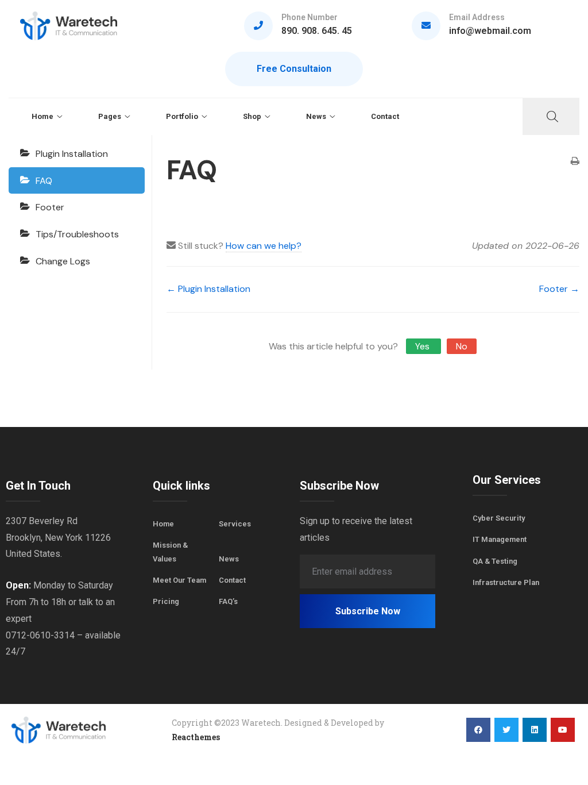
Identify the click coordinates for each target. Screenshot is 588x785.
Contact (385, 116)
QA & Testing (495, 561)
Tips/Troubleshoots (77, 234)
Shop (252, 116)
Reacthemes (196, 737)
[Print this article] (575, 162)
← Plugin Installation (208, 289)
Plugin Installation (72, 154)
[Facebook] (478, 730)
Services (235, 524)
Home (42, 116)
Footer (50, 207)
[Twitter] (506, 730)
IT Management (500, 539)
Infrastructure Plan (506, 582)
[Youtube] (563, 730)
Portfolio (182, 116)
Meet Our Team (179, 580)
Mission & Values (170, 552)
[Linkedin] (535, 730)
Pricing (166, 601)
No (461, 346)
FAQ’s (228, 601)
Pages (109, 116)
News (316, 116)
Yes (423, 346)
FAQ (44, 181)
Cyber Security (499, 518)
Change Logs (63, 261)
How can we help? (263, 246)
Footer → (559, 289)
